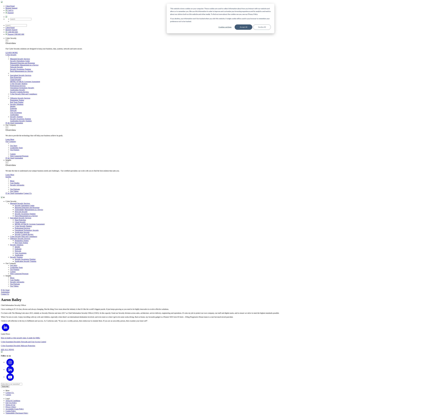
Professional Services (17, 86)
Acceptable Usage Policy (15, 409)
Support (10, 13)
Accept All (243, 27)
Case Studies (14, 183)
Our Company (11, 141)
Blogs (12, 181)
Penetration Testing (17, 100)
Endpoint (13, 108)
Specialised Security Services (20, 75)
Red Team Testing (16, 102)
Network (13, 110)
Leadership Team (16, 148)
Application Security (17, 90)
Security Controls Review (19, 92)
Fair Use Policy (11, 403)
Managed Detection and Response (22, 63)
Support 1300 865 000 (15, 34)
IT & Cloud (10, 123)
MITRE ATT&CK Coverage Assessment (25, 82)
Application (14, 115)
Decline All (262, 27)
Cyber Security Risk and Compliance (23, 94)
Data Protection (15, 77)
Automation (18, 123)
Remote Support (11, 8)
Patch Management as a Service (21, 71)
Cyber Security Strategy (18, 84)
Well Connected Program (19, 156)
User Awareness (16, 113)
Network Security (16, 67)
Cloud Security (15, 79)
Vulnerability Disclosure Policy (17, 413)
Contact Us (27, 193)
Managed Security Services (20, 59)
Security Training (16, 117)
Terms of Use (10, 405)
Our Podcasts (15, 189)
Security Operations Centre (20, 61)
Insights (8, 177)
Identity (13, 106)
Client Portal (10, 6)
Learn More (10, 139)
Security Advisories (17, 185)
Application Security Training (21, 121)
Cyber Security (11, 55)
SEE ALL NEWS (7, 350)
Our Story (13, 146)
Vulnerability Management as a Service (24, 65)
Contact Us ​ (10, 393)
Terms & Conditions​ (13, 401)
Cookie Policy (11, 411)
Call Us (10, 10)
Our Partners (14, 150)
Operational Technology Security (22, 88)
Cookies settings (225, 27)
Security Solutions (16, 104)
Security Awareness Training (20, 69)
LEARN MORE (12, 53)
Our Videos (14, 191)
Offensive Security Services (20, 98)
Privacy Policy (11, 407)
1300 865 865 (12, 32)
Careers (13, 154)
